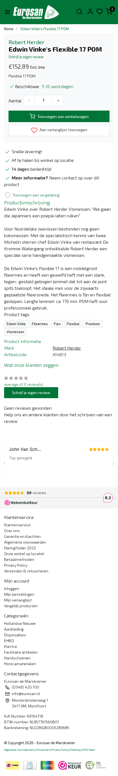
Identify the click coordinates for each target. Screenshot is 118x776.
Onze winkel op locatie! (24, 553)
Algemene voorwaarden (25, 542)
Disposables (15, 634)
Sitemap (75, 749)
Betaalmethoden (19, 559)
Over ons (12, 530)
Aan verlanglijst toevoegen (63, 129)
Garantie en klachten (22, 536)
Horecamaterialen (20, 663)
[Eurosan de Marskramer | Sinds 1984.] (36, 12)
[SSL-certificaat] (96, 764)
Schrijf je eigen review (26, 57)
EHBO (9, 640)
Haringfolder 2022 (20, 548)
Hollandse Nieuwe (20, 623)
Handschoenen (17, 658)
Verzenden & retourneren (26, 571)
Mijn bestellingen (19, 594)
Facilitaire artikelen (21, 652)
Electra (10, 646)
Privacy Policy (15, 565)
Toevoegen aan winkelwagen (63, 116)
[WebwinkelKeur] (70, 764)
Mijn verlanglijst (18, 600)
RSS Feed (89, 749)
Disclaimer (42, 749)
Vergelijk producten (21, 605)
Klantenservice (17, 524)
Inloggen (11, 588)
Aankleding (14, 629)
